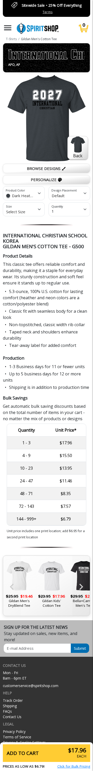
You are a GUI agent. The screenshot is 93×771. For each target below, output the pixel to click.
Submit (80, 648)
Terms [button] (47, 12)
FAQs (7, 711)
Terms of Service (17, 736)
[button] (8, 27)
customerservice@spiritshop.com (30, 685)
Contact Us (12, 716)
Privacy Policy (14, 731)
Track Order (13, 700)
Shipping (10, 705)
